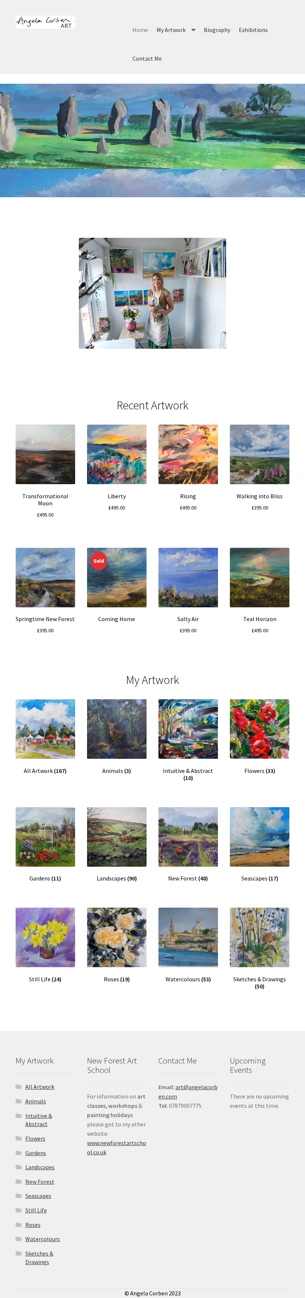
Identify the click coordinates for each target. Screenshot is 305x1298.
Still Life (36, 1210)
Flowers (35, 1138)
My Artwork (171, 29)
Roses (33, 1224)
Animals (35, 1101)
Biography (217, 29)
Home (140, 29)
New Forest (39, 1181)
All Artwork (39, 1086)
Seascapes (38, 1195)
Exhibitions (253, 29)
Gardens (35, 1153)
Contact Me (147, 58)
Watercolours (42, 1239)
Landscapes (40, 1167)
